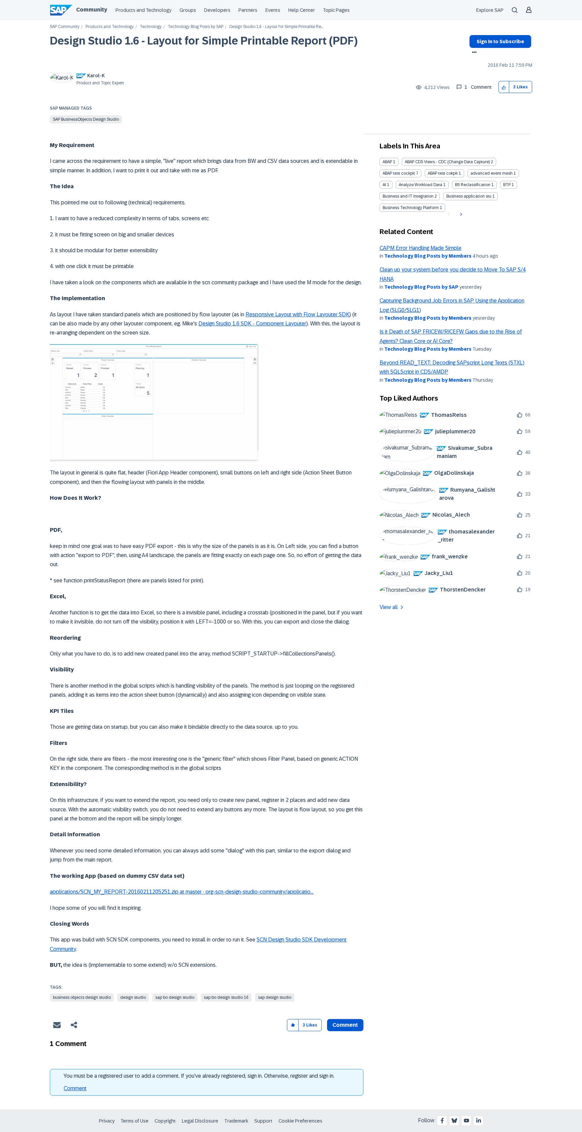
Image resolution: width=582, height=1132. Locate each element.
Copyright (165, 1121)
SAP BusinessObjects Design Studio (86, 119)
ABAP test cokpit (443, 173)
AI (384, 184)
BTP (507, 184)
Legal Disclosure (200, 1121)
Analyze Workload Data (420, 184)
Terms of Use (135, 1121)
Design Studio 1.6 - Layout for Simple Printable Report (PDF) (204, 41)
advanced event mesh (492, 173)
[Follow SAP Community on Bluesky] (454, 1120)
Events (272, 10)
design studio (133, 997)
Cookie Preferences (300, 1121)
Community (91, 9)
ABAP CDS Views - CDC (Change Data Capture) (447, 161)
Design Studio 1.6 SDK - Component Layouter (252, 323)
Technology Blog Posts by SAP (195, 27)
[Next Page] (460, 214)
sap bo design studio (174, 997)
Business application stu (468, 196)
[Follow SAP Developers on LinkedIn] (478, 1120)
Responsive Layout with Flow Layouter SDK (297, 314)
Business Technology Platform (411, 207)
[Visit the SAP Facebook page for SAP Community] (442, 1120)
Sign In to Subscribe (500, 41)
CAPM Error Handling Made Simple (420, 248)
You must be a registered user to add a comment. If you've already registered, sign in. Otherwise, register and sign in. (199, 1076)
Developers (217, 10)
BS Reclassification (472, 184)
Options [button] (473, 53)
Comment (75, 1088)
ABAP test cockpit (399, 173)
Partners (247, 10)
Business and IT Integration (408, 196)
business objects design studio (82, 997)
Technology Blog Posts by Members (428, 256)
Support (263, 1121)
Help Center (301, 10)
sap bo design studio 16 (226, 997)
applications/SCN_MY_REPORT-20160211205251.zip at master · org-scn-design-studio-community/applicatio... (182, 892)
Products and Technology (143, 10)
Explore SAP (490, 10)
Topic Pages (336, 10)
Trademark (236, 1121)
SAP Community (64, 27)
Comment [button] (345, 1025)
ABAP (387, 161)
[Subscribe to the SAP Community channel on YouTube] (466, 1120)
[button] (504, 87)
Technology (151, 27)
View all (389, 607)
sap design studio (274, 997)
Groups (188, 10)
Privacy (107, 1121)
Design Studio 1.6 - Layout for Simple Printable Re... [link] (276, 27)
